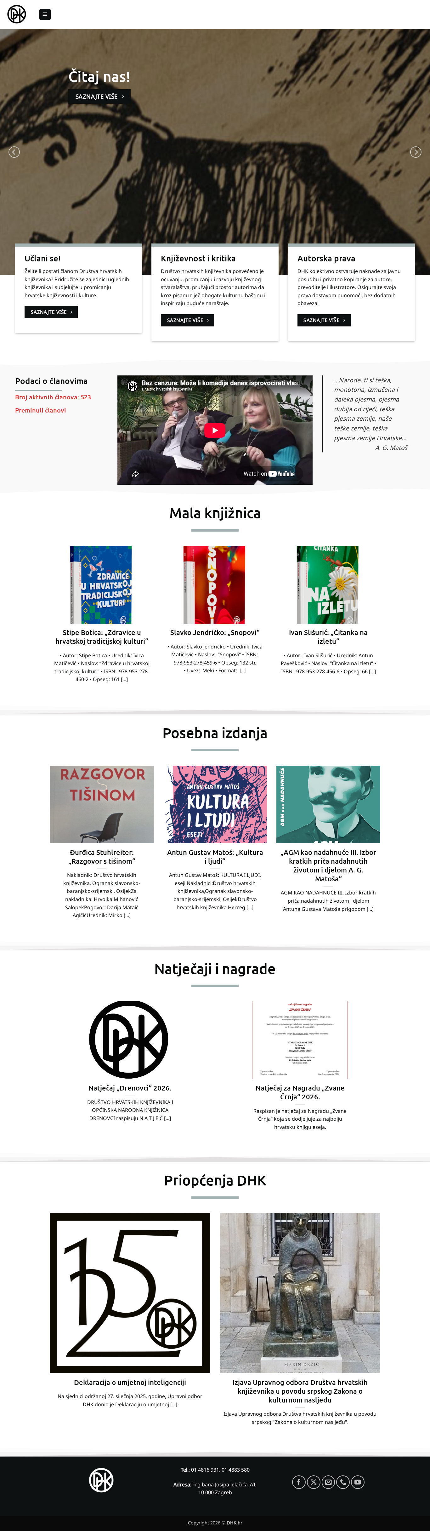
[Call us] (343, 1482)
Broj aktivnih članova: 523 (53, 397)
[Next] (416, 152)
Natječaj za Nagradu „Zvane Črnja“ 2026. (300, 1092)
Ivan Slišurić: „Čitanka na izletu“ (328, 636)
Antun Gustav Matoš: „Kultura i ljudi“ (215, 856)
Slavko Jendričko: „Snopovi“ (215, 632)
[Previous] (14, 152)
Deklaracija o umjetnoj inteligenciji (130, 1382)
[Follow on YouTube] (358, 1482)
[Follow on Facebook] (299, 1482)
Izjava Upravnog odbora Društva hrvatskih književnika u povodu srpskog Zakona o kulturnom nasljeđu (300, 1391)
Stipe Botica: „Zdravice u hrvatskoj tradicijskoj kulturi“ (101, 636)
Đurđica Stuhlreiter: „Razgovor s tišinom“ (101, 856)
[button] (45, 14)
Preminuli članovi (40, 410)
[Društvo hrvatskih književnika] (17, 14)
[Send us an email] (328, 1482)
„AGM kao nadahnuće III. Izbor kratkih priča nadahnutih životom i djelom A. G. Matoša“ (328, 865)
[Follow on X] (313, 1482)
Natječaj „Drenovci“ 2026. (130, 1088)
